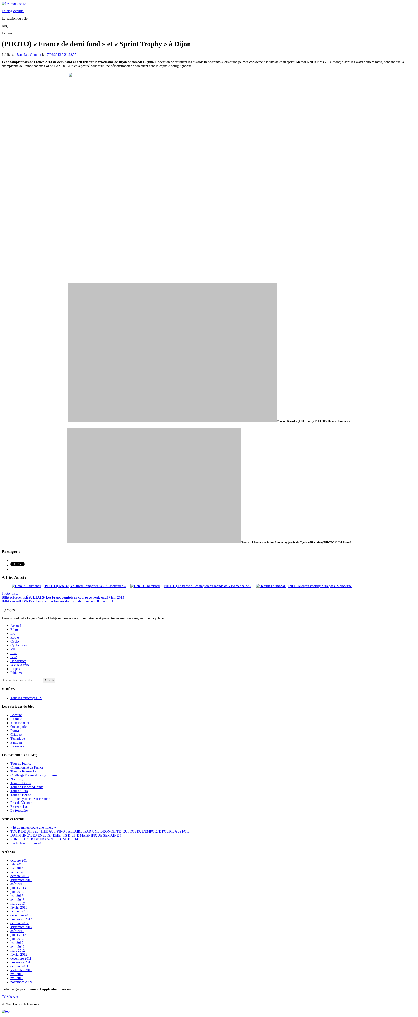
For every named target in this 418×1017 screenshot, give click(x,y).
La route (16, 719)
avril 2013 (17, 899)
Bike (13, 657)
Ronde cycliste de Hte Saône (30, 799)
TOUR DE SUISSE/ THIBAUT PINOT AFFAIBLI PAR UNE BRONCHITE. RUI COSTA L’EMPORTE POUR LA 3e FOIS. (100, 831)
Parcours (16, 742)
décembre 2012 (21, 915)
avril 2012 (17, 946)
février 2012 (18, 954)
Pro (12, 633)
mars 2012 (17, 950)
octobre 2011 (19, 966)
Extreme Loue (20, 806)
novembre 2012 (21, 919)
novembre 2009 (21, 982)
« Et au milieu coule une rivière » (33, 827)
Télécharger (10, 996)
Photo (6, 593)
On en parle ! (19, 727)
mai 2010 (16, 978)
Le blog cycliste (13, 11)
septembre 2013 (21, 880)
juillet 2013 (18, 888)
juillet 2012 (18, 935)
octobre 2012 (19, 923)
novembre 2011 (21, 962)
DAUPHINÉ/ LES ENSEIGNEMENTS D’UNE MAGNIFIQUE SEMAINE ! (65, 835)
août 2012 (17, 931)
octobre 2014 (19, 860)
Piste (15, 593)
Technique (17, 738)
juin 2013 (17, 892)
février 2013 (18, 907)
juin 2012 (17, 939)
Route (14, 637)
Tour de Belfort (21, 795)
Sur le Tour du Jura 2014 (27, 843)
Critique (16, 734)
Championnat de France (26, 767)
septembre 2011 (21, 970)
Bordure (16, 715)
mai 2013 (16, 895)
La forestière (19, 810)
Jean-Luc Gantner (29, 54)
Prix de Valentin (21, 802)
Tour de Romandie (23, 771)
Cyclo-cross (18, 645)
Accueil (15, 625)
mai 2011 (16, 974)
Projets (15, 669)
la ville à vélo (19, 665)
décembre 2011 (20, 958)
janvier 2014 (19, 872)
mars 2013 (17, 903)
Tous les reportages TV (26, 698)
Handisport (18, 661)
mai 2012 (16, 942)
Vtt (12, 649)
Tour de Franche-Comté (26, 787)
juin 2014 (17, 864)
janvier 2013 (19, 911)
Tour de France (20, 763)
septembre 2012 (21, 927)
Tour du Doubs (20, 783)
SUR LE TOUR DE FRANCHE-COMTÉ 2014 (44, 839)
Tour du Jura (19, 791)
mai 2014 (16, 868)
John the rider (19, 723)
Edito (14, 629)
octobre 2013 (19, 876)
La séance (17, 746)
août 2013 (17, 884)
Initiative (16, 673)
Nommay (16, 779)
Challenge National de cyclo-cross (33, 775)
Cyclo (14, 641)
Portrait (15, 730)
